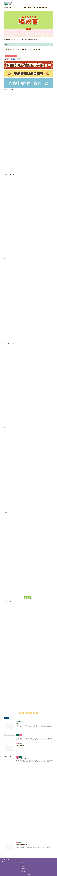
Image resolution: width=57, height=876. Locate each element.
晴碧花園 (3, 861)
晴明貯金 (22, 871)
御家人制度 (19, 723)
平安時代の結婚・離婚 (21, 758)
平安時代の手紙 (20, 737)
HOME (22, 860)
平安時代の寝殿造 (20, 745)
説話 (21, 862)
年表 (21, 864)
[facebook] (23, 713)
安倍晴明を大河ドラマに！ (5, 859)
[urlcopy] (37, 713)
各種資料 (22, 869)
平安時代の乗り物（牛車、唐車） (23, 844)
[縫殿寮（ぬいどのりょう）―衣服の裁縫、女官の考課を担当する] (28, 713)
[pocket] (26, 713)
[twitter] (20, 713)
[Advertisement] (28, 697)
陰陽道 (22, 866)
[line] (34, 713)
